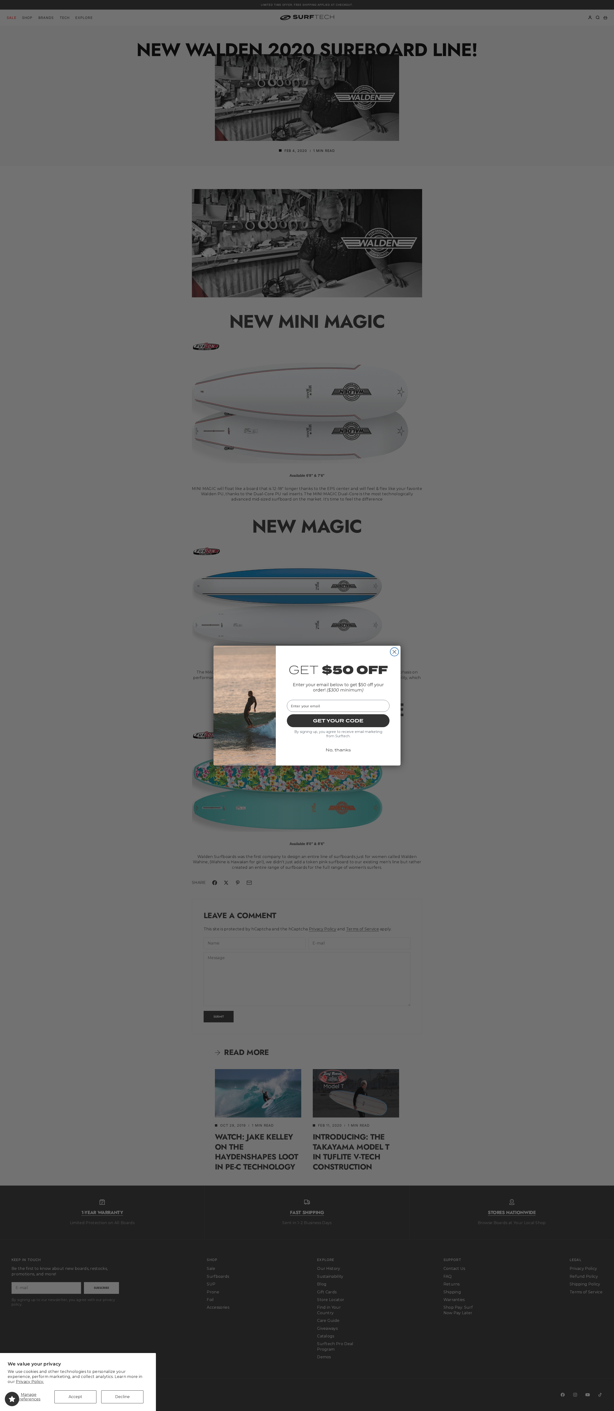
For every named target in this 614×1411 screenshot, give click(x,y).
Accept (75, 1396)
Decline (122, 1396)
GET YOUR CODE (338, 720)
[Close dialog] (394, 652)
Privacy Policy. (30, 1381)
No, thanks (338, 750)
